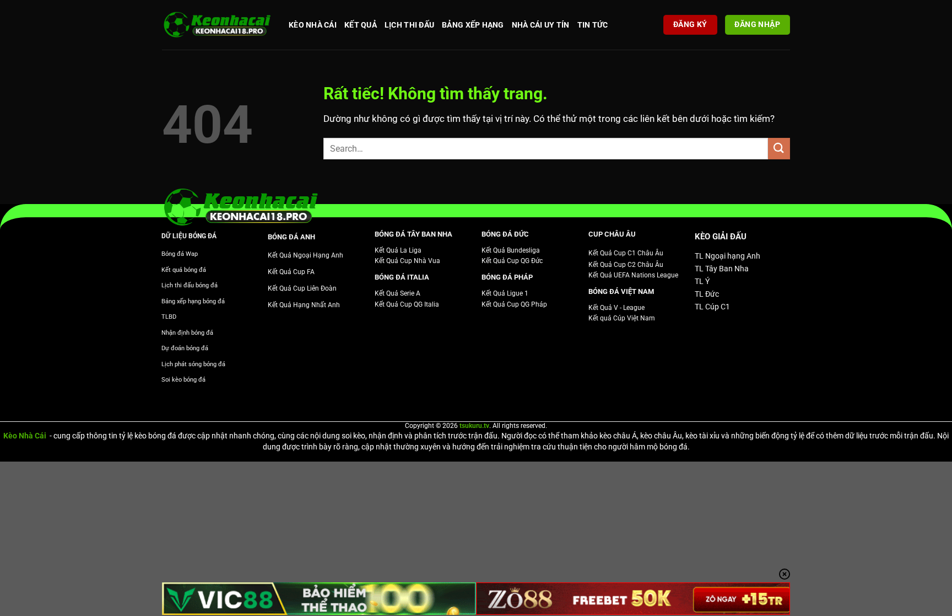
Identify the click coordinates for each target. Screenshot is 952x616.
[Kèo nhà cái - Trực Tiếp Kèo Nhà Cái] (217, 25)
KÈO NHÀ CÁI (313, 24)
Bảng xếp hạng (473, 24)
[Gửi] (779, 148)
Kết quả (360, 24)
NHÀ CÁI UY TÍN (541, 24)
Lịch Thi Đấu (409, 24)
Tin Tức (592, 24)
